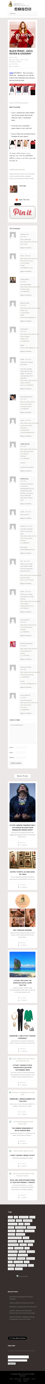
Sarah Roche (24, 444)
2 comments (23, 1051)
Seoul (27, 1248)
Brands (32, 1217)
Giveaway (20, 1231)
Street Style (12, 1258)
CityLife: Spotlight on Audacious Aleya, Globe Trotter (22, 982)
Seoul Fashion (13, 1251)
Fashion (11, 1227)
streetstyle (21, 1258)
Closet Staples (15, 60)
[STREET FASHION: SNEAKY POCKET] (22, 1151)
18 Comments (15, 66)
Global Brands (29, 1231)
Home (11, 1379)
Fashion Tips (31, 1227)
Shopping (22, 1251)
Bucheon (11, 1220)
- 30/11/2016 (27, 512)
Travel (31, 1265)
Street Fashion (23, 1255)
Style (10, 1262)
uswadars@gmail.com (27, 432)
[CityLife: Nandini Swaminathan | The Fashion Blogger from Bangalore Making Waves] (22, 802)
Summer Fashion (21, 1265)
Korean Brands (29, 1241)
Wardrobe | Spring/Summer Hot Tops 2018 (22, 1307)
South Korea (12, 1255)
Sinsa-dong (31, 1251)
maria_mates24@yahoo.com (29, 348)
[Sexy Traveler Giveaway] (22, 910)
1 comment (23, 1114)
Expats (27, 1224)
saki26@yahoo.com (26, 268)
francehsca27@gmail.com (28, 684)
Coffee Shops (27, 1220)
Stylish (26, 1262)
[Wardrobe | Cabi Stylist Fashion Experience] (22, 1020)
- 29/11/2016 (28, 359)
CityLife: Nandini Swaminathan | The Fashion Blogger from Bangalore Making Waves (22, 827)
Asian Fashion (23, 1217)
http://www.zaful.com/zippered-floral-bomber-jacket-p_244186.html (30, 674)
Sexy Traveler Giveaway (22, 930)
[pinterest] (23, 9)
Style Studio (26, 1379)
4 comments (23, 945)
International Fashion (15, 1238)
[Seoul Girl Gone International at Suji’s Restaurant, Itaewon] (22, 1175)
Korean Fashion (13, 1245)
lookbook (23, 1245)
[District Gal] (22, 4)
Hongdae (11, 1234)
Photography (18, 1248)
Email (11, 752)
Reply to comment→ (26, 247)
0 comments (23, 845)
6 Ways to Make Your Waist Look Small (21, 1303)
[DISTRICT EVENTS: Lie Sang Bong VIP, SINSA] (22, 860)
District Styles (12, 1224)
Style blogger (18, 1262)
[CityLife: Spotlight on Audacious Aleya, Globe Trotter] (22, 964)
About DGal (18, 1379)
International (20, 1234)
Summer (11, 1265)
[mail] (26, 9)
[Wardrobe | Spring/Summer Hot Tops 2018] (22, 1093)
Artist (10, 1217)
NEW (22, 60)
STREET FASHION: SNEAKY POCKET (22, 1155)
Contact (25, 1381)
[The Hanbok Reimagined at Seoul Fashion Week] (22, 1123)
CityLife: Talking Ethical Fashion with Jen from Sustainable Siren (22, 1067)
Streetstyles (30, 1258)
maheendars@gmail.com (28, 317)
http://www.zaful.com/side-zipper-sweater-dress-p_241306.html (29, 382)
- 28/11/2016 (27, 256)
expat (20, 1224)
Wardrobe (19, 1269)
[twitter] (16, 9)
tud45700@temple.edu (27, 549)
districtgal (14, 64)
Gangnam (11, 1231)
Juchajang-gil (12, 1241)
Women (19, 61)
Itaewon (26, 1238)
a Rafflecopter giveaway (17, 169)
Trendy (11, 1269)
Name (11, 747)
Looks (30, 1245)
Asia (16, 1217)
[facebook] (19, 9)
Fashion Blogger (20, 1227)
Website (11, 757)
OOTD (10, 1248)
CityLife (19, 1220)
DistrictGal (24, 479)
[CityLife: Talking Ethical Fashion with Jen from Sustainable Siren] (22, 1060)
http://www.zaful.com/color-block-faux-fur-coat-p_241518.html (29, 261)
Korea (20, 1241)
